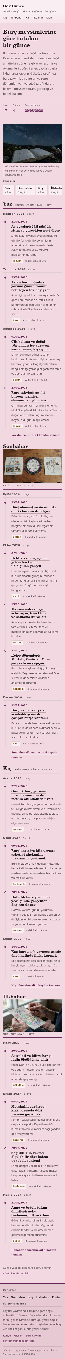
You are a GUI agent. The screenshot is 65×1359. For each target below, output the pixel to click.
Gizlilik (18, 1335)
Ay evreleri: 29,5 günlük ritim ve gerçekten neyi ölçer (35, 228)
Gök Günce (13, 6)
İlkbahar (38, 17)
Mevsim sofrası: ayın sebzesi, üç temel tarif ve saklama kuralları (29, 612)
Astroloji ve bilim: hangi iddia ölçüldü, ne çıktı (31, 1057)
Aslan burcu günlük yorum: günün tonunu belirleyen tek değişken (30, 285)
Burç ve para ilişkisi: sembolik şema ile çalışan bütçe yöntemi (29, 713)
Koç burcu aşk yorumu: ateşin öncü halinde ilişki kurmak (36, 953)
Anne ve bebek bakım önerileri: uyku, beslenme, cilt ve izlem (30, 1211)
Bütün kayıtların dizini (16, 1273)
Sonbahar (16, 17)
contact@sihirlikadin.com (19, 1340)
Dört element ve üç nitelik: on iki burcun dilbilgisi (33, 509)
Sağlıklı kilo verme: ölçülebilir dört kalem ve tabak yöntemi (29, 1156)
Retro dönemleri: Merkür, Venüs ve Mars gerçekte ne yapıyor (30, 659)
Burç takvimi (34, 1335)
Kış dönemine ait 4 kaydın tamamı (35, 985)
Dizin (49, 17)
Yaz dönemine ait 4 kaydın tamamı (35, 435)
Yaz (5, 17)
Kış (28, 17)
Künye (7, 1335)
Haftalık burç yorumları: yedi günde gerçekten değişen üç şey (31, 900)
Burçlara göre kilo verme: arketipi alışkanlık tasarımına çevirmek (32, 854)
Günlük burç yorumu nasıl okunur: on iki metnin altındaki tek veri (32, 794)
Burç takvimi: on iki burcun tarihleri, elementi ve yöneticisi (29, 396)
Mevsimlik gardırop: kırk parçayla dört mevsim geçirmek (28, 1110)
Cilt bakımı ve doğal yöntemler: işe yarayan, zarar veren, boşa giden (31, 345)
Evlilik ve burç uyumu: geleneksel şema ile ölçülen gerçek (30, 561)
